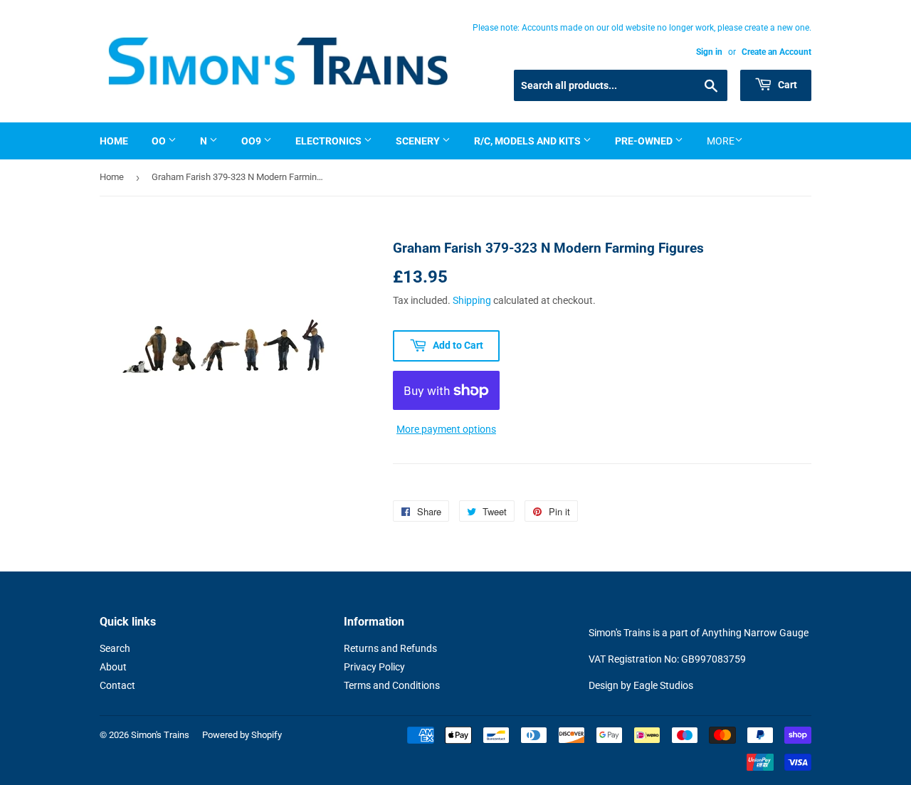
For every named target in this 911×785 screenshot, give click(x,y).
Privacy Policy (374, 667)
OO (160, 141)
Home (114, 141)
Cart (786, 84)
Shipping (472, 300)
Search (115, 648)
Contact (117, 685)
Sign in (709, 52)
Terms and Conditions (392, 685)
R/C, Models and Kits (528, 141)
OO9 (252, 141)
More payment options (446, 429)
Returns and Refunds (390, 648)
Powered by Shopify (242, 734)
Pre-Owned (645, 141)
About (113, 667)
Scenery (419, 141)
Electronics (329, 141)
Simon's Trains (160, 734)
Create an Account (776, 52)
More (720, 141)
